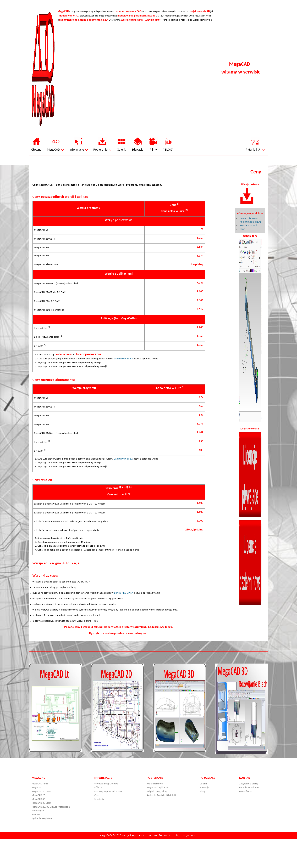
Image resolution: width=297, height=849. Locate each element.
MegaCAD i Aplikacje (157, 787)
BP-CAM (36, 814)
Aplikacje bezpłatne (42, 818)
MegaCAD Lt (38, 787)
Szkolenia (99, 799)
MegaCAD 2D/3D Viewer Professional (51, 807)
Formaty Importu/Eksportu (108, 791)
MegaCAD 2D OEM (41, 791)
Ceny (242, 229)
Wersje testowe (155, 784)
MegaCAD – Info (40, 784)
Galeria (203, 784)
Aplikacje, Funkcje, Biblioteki (161, 795)
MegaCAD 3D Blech (41, 803)
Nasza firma (245, 791)
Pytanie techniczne (248, 787)
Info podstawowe (249, 218)
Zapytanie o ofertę (248, 784)
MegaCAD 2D (38, 795)
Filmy (202, 791)
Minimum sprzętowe (250, 222)
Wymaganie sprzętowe (106, 784)
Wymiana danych (248, 225)
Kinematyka (38, 811)
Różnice (98, 787)
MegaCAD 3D (38, 799)
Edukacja (204, 787)
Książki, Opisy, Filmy (157, 791)
